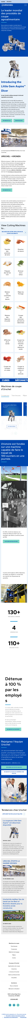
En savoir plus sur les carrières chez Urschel (14, 772)
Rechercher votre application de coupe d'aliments (12, 232)
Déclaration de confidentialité (11, 1017)
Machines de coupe (14, 943)
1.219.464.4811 (14, 999)
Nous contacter (14, 986)
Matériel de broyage (14, 952)
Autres (14, 958)
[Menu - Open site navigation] (25, 5)
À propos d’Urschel (14, 963)
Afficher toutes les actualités (12, 814)
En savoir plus (6, 120)
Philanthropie (23, 1017)
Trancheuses (16, 395)
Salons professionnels (14, 974)
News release (18, 120)
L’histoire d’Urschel (14, 972)
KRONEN (9, 1)
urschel (3, 1)
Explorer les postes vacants (14, 767)
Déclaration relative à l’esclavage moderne (15, 1015)
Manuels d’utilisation (14, 988)
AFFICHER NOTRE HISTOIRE (11, 541)
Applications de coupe (14, 966)
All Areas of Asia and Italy (14, 171)
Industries (14, 969)
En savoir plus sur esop (13, 729)
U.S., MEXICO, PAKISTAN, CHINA (17, 170)
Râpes (25, 395)
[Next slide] (15, 433)
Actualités (14, 977)
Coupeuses (14, 949)
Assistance (14, 983)
